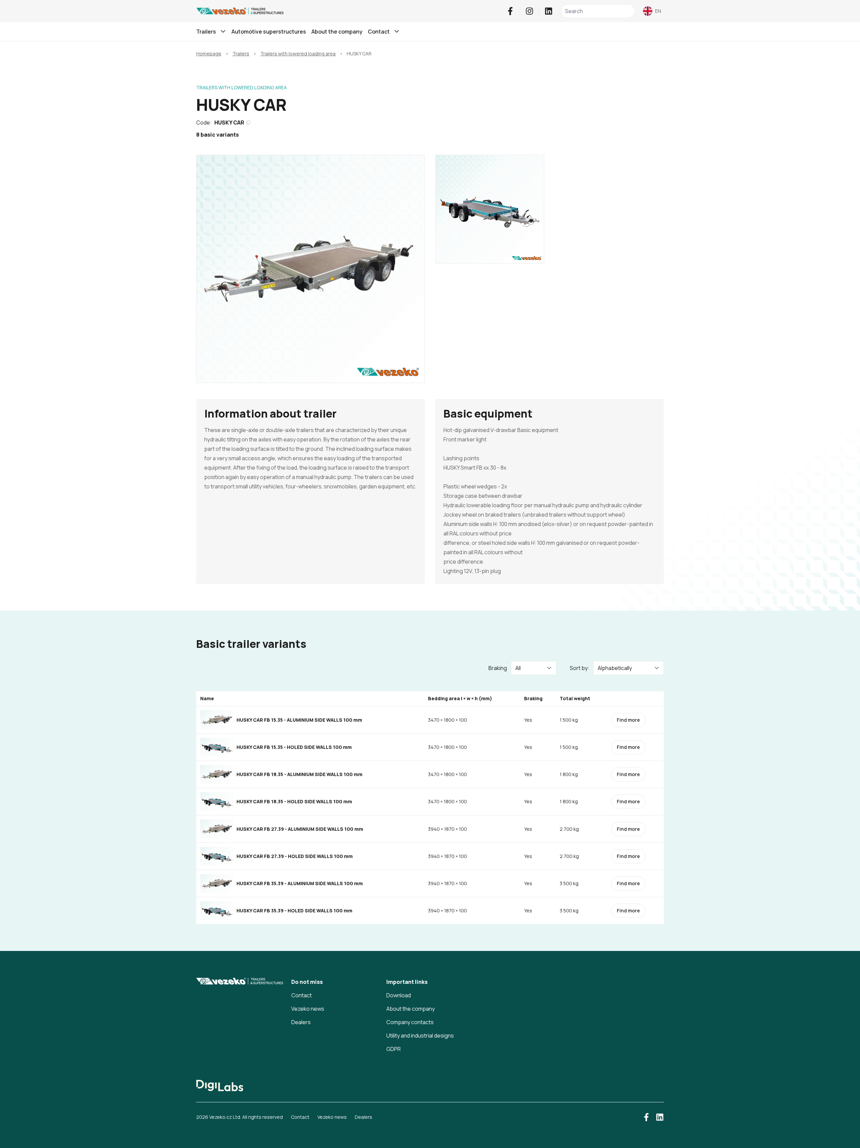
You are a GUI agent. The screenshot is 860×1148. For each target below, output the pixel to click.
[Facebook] (510, 11)
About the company (336, 31)
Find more (628, 720)
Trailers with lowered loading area (298, 53)
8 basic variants (217, 134)
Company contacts (410, 1022)
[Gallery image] (310, 269)
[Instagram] (529, 11)
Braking (497, 668)
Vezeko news (307, 1008)
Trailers (240, 53)
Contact (301, 995)
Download (398, 995)
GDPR (393, 1049)
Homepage (208, 53)
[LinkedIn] (549, 11)
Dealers (301, 1022)
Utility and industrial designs (420, 1035)
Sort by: (579, 668)
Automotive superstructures (268, 31)
